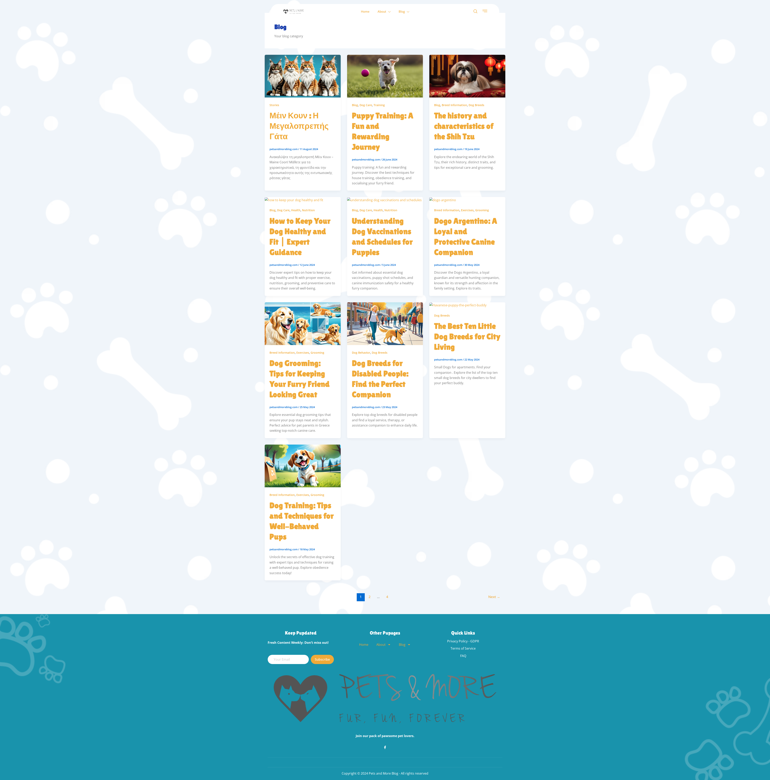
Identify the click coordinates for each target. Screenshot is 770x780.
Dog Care (366, 105)
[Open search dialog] (475, 11)
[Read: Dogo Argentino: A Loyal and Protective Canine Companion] (442, 199)
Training (379, 105)
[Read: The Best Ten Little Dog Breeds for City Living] (457, 305)
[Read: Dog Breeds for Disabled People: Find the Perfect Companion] (385, 323)
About (382, 11)
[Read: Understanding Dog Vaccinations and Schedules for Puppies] (384, 199)
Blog (402, 11)
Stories (274, 105)
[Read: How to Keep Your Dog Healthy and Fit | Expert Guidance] (294, 199)
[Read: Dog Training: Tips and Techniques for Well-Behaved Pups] (303, 465)
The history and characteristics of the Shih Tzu (463, 126)
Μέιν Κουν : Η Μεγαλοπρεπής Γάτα (299, 126)
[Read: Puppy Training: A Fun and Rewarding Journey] (385, 76)
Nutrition (308, 210)
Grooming (482, 210)
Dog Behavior (361, 352)
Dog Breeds (476, 105)
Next (494, 596)
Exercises (467, 210)
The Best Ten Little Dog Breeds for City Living (467, 336)
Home (365, 11)
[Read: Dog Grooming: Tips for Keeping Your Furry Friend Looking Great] (303, 323)
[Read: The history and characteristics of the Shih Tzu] (467, 76)
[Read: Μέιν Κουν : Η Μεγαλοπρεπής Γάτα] (303, 76)
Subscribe (322, 659)
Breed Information (454, 105)
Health (295, 210)
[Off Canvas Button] (484, 11)
